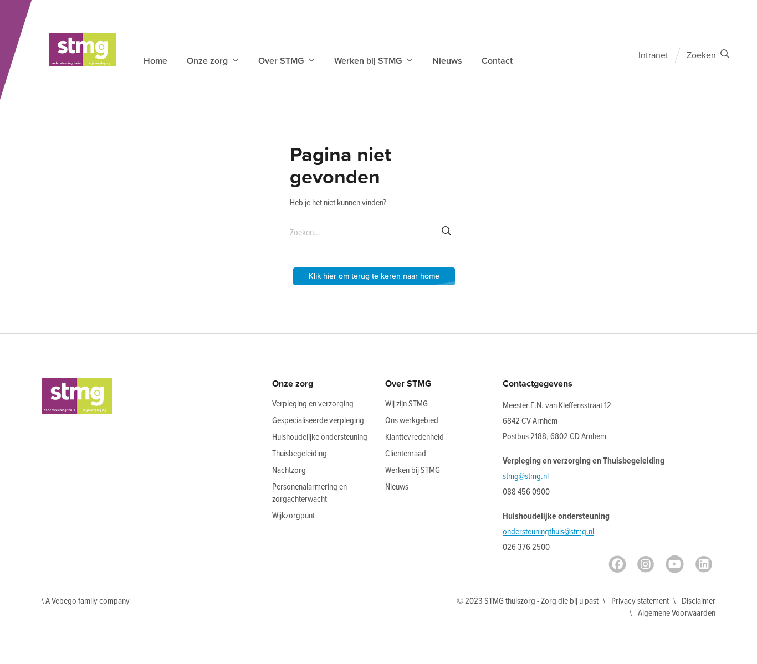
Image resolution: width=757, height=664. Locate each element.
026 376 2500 (526, 547)
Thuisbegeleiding (299, 454)
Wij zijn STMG (406, 404)
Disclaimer (698, 601)
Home (155, 60)
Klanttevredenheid (414, 437)
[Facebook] (617, 564)
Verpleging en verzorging (313, 404)
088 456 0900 (526, 492)
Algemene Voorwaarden (676, 613)
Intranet (653, 55)
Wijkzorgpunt (293, 516)
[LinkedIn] (703, 564)
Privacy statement (640, 601)
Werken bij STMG (412, 470)
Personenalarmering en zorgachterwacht (309, 493)
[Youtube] (675, 564)
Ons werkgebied (411, 420)
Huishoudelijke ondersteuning (319, 437)
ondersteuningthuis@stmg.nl (548, 532)
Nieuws (447, 60)
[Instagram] (645, 564)
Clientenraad (405, 454)
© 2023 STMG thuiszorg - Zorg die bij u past (528, 601)
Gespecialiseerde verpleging (318, 420)
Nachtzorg (289, 470)
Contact (497, 60)
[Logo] (82, 49)
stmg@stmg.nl (526, 476)
